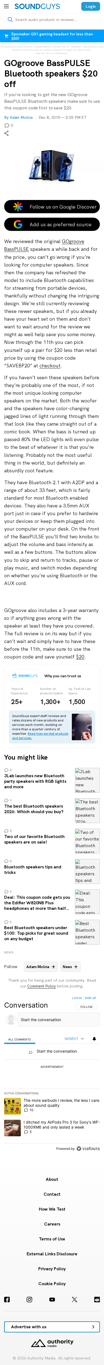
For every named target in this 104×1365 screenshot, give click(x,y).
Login (91, 6)
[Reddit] (97, 1299)
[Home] (37, 6)
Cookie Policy (52, 1284)
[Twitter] (74, 1299)
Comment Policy (41, 986)
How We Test (52, 1209)
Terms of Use (52, 1239)
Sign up (90, 998)
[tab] (19, 1038)
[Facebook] (7, 1299)
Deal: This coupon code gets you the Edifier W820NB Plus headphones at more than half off (52, 901)
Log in (77, 998)
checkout (49, 365)
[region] (52, 1074)
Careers (52, 1224)
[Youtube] (52, 1299)
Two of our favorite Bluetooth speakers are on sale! (52, 841)
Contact (52, 1194)
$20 (80, 656)
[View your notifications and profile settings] (94, 1038)
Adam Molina (21, 117)
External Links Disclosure (52, 1254)
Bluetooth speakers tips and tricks (52, 871)
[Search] (10, 19)
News (9, 952)
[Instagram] (29, 1299)
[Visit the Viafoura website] (88, 1148)
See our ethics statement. (52, 53)
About (52, 1179)
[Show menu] (6, 6)
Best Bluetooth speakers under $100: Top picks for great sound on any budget (52, 932)
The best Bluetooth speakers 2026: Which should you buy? (52, 810)
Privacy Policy (52, 1269)
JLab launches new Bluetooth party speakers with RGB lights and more (52, 780)
